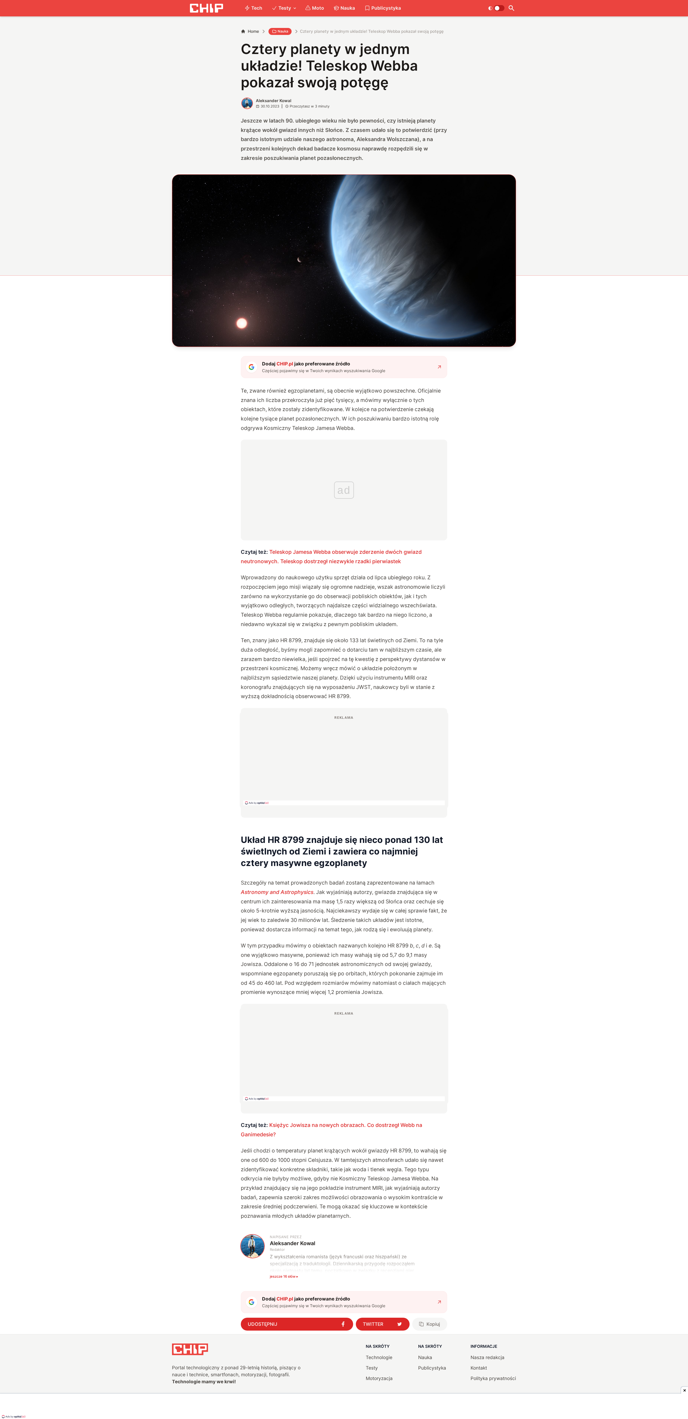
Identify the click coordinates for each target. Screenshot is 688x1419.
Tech (256, 8)
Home (253, 31)
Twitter (373, 1324)
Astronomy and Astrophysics (277, 892)
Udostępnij (262, 1324)
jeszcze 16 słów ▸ (284, 1276)
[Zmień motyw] (496, 8)
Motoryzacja (379, 1378)
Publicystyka (386, 8)
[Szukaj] (511, 8)
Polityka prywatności (493, 1378)
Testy (284, 8)
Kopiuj (433, 1324)
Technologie (379, 1357)
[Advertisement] (344, 760)
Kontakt (479, 1368)
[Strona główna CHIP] (206, 8)
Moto (318, 8)
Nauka (348, 8)
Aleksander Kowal (273, 101)
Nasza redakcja (487, 1357)
